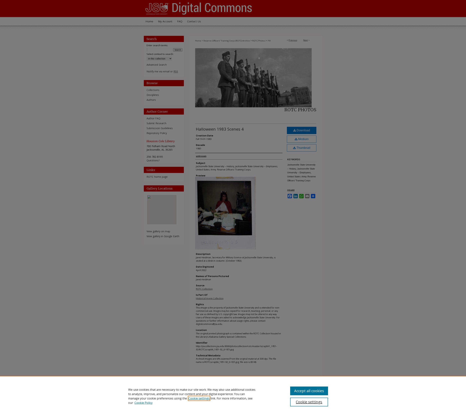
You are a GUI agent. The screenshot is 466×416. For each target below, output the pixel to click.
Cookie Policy (144, 403)
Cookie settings (199, 398)
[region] (233, 396)
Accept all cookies (309, 390)
